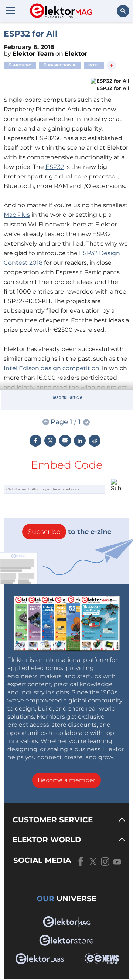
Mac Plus (17, 214)
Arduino (21, 65)
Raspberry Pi (61, 65)
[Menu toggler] (10, 10)
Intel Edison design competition (51, 368)
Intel (93, 65)
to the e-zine (69, 532)
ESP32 (54, 166)
